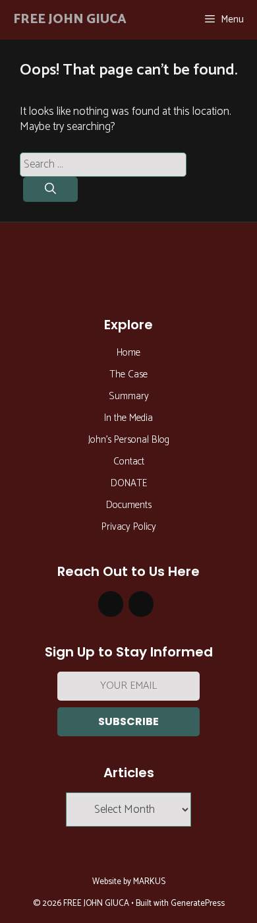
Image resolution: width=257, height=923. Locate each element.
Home (128, 352)
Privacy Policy (128, 527)
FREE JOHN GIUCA (70, 19)
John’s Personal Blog (128, 439)
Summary (129, 396)
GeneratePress (198, 903)
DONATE (129, 483)
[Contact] (141, 604)
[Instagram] (110, 604)
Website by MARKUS (128, 882)
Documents (129, 505)
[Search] (50, 189)
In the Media (128, 418)
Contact (128, 461)
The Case (128, 374)
